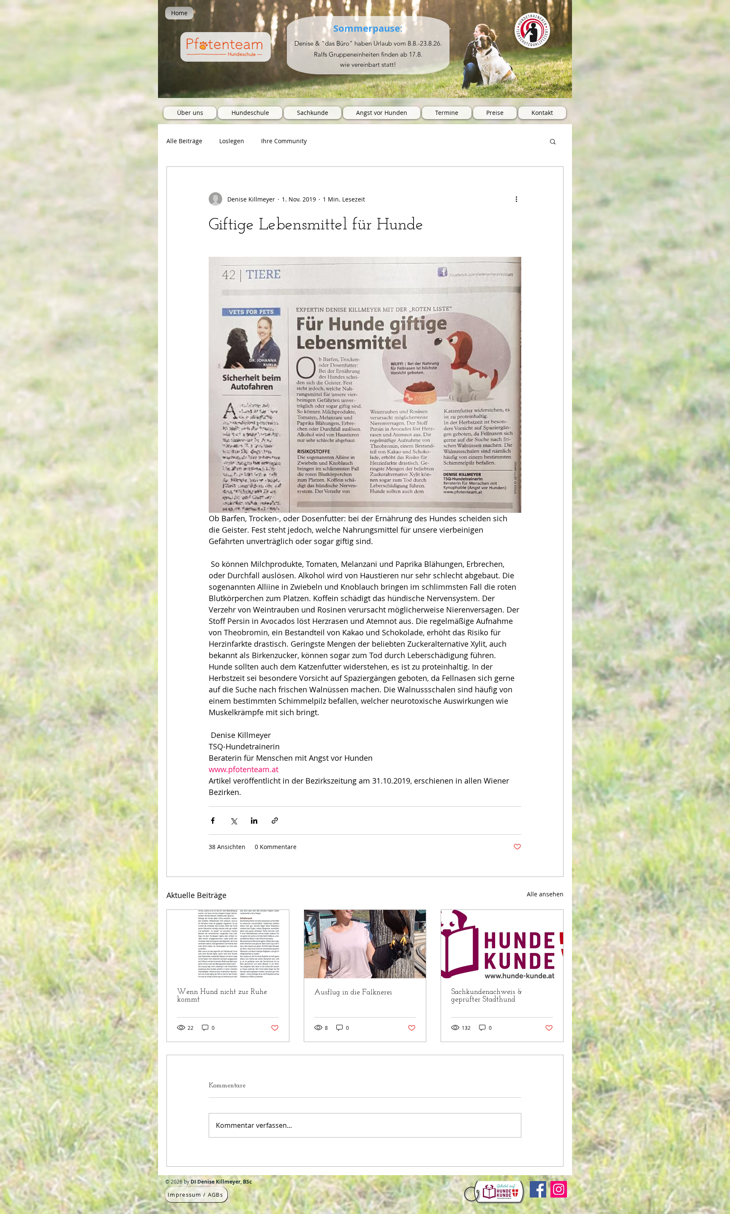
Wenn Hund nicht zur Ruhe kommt (222, 996)
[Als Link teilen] (275, 821)
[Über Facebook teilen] (213, 821)
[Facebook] (538, 1189)
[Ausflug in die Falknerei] (365, 944)
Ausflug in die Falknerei (353, 992)
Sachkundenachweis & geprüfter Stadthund (486, 996)
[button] (553, 141)
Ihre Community (284, 141)
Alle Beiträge (184, 141)
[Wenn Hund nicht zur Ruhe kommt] (228, 944)
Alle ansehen (545, 894)
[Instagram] (558, 1189)
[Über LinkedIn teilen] (254, 821)
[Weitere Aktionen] (516, 199)
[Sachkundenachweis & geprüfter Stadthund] (502, 944)
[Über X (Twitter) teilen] (233, 821)
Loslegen (231, 141)
